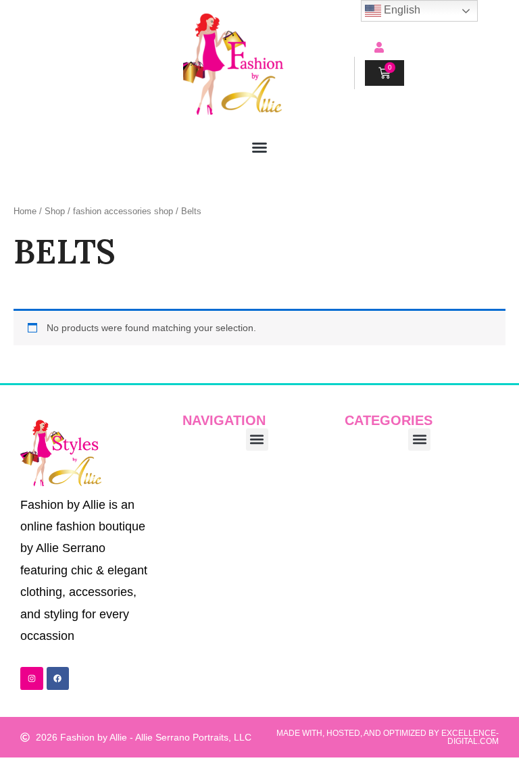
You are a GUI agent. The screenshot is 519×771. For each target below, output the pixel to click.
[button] (259, 147)
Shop (55, 211)
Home (25, 211)
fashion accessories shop (123, 211)
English (400, 10)
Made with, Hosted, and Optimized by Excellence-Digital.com (387, 737)
